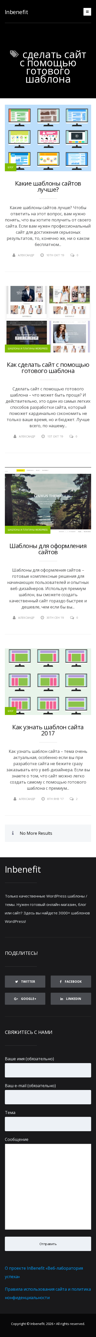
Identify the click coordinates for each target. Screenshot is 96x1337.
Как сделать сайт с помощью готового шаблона (48, 367)
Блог (11, 167)
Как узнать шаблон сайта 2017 (48, 730)
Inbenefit (16, 12)
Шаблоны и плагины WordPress (28, 348)
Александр (26, 255)
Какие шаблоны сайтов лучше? (48, 186)
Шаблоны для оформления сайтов (48, 549)
